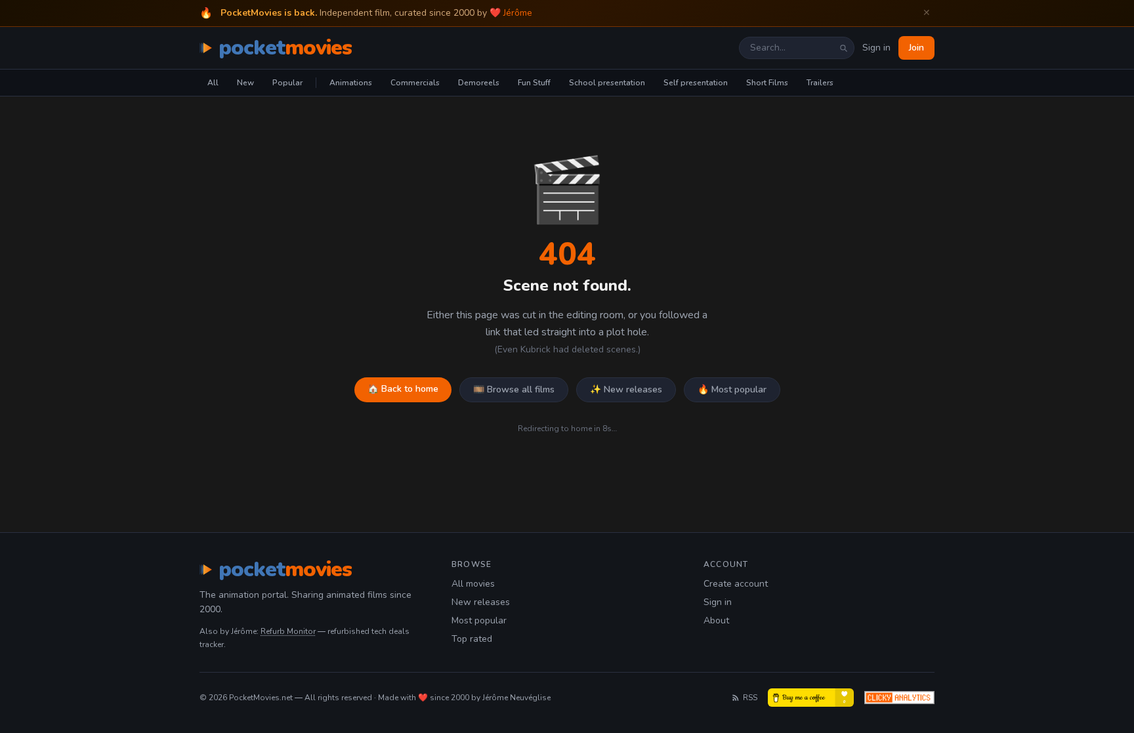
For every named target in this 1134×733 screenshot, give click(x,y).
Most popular (479, 620)
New (245, 82)
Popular (287, 82)
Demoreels (478, 82)
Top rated (472, 639)
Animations (350, 82)
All (213, 82)
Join (916, 47)
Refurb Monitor (288, 631)
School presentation (607, 82)
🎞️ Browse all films (514, 389)
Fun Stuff (534, 82)
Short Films (767, 82)
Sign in (876, 47)
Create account (736, 583)
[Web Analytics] (899, 697)
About (716, 620)
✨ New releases (626, 389)
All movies (473, 583)
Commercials (415, 82)
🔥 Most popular (732, 389)
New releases (481, 602)
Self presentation (695, 82)
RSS (750, 697)
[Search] (843, 47)
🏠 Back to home (403, 389)
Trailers (820, 82)
